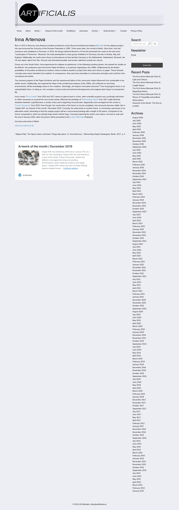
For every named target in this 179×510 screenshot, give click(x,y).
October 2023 (138, 209)
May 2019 (136, 353)
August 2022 (137, 244)
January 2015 (138, 491)
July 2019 (136, 347)
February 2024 (138, 197)
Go (155, 44)
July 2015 (136, 473)
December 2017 (139, 400)
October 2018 (138, 373)
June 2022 (136, 250)
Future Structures (22, 105)
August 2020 (137, 311)
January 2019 (138, 364)
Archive (95, 31)
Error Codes (31, 96)
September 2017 (139, 409)
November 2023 (139, 206)
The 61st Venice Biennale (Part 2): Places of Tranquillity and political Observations (146, 97)
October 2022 (138, 238)
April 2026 (136, 129)
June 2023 (136, 217)
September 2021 (139, 276)
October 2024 (138, 176)
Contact (123, 31)
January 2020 (138, 332)
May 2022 (136, 253)
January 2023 (138, 229)
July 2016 (136, 441)
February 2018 (138, 394)
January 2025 (138, 167)
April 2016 (136, 450)
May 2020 (136, 320)
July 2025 (136, 150)
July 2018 (136, 379)
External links (109, 31)
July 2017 (136, 411)
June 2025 (136, 153)
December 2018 (139, 367)
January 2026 (138, 135)
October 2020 (138, 306)
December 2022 (139, 232)
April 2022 (136, 256)
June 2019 (136, 350)
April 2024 (136, 191)
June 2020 (136, 317)
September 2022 (139, 241)
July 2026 (136, 120)
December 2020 (139, 300)
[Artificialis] (89, 14)
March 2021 (137, 291)
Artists (37, 31)
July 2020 (136, 315)
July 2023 (136, 215)
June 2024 (136, 185)
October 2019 (138, 341)
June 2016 (136, 444)
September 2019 (139, 344)
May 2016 (136, 447)
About (28, 31)
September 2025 (139, 147)
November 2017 (139, 403)
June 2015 (136, 476)
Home (19, 31)
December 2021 (139, 267)
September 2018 (139, 376)
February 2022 (138, 262)
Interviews (83, 31)
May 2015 (136, 479)
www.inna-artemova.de (24, 125)
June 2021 (136, 282)
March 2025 (137, 162)
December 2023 (139, 203)
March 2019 (137, 359)
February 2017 (138, 423)
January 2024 (138, 200)
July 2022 (136, 247)
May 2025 (136, 156)
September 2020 (139, 309)
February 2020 (138, 329)
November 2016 (139, 432)
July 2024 (136, 182)
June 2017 (136, 414)
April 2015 (136, 482)
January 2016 (138, 458)
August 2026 (137, 117)
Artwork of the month (54, 31)
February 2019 (138, 361)
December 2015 (139, 461)
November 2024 (139, 173)
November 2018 (139, 370)
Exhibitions (71, 31)
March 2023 (137, 223)
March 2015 (137, 485)
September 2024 (139, 179)
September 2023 (139, 212)
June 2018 (136, 382)
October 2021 (138, 273)
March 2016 (137, 453)
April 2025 (136, 159)
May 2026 (136, 126)
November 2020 (139, 303)
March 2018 (137, 391)
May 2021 (136, 285)
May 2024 (136, 188)
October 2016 (138, 435)
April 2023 (136, 220)
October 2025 (138, 144)
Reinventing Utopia (90, 99)
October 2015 (138, 467)
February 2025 (138, 165)
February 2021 (138, 294)
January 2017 (138, 426)
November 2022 (139, 235)
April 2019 (136, 356)
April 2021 (136, 288)
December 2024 (139, 170)
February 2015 (138, 488)
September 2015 (139, 470)
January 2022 (138, 265)
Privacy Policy (136, 31)
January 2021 (138, 297)
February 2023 (138, 226)
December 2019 (139, 335)
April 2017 (136, 420)
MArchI (99, 45)
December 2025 (139, 138)
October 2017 (138, 406)
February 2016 (138, 456)
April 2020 (136, 323)
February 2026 (138, 132)
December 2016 (139, 429)
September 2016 (139, 438)
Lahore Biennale (77, 117)
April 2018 (136, 388)
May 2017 (136, 417)
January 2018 (138, 397)
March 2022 (137, 259)
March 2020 (137, 326)
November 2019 (139, 338)
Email (133, 55)
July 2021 (136, 279)
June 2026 (136, 123)
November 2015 (139, 464)
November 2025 (139, 141)
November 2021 (139, 270)
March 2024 (137, 194)
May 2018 (136, 385)
